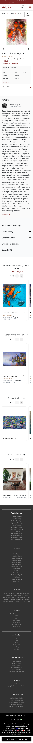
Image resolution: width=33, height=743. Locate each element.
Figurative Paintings (16, 527)
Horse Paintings (16, 665)
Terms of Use (16, 622)
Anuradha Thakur (16, 556)
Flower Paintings (16, 663)
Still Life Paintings (16, 539)
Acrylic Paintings (17, 516)
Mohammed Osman (16, 566)
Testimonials (16, 645)
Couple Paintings (16, 525)
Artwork (11, 13)
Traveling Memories (16, 704)
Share (28, 15)
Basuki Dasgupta (16, 558)
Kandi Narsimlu (16, 562)
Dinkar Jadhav (16, 560)
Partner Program (16, 647)
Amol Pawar (16, 554)
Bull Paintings (17, 661)
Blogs (16, 618)
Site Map (16, 649)
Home (4, 13)
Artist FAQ (16, 684)
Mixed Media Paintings (16, 529)
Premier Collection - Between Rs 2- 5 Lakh (16, 599)
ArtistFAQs (16, 626)
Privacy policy (16, 624)
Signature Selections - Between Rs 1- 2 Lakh (16, 597)
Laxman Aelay (16, 564)
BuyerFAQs (16, 620)
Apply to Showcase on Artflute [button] (16, 686)
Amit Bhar (16, 552)
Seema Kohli (16, 573)
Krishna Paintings (16, 667)
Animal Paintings (16, 518)
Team (16, 640)
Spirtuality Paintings (16, 537)
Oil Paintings (16, 531)
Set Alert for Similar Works (16, 739)
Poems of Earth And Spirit (16, 706)
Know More (6, 214)
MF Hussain (16, 568)
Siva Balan (16, 577)
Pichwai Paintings (16, 533)
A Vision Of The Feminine (16, 702)
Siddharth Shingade (16, 575)
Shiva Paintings (16, 669)
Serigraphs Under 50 (16, 698)
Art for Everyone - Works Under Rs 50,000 (16, 593)
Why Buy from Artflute (16, 614)
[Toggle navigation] (29, 7)
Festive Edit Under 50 (16, 700)
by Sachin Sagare (7, 56)
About (16, 638)
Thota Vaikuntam (16, 579)
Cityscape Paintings (16, 523)
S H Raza (16, 570)
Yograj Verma (16, 581)
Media (16, 643)
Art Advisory (16, 616)
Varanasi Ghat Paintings (16, 671)
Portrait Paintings (16, 535)
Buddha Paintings (16, 521)
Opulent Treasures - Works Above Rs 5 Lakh (16, 601)
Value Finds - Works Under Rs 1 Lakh (16, 595)
